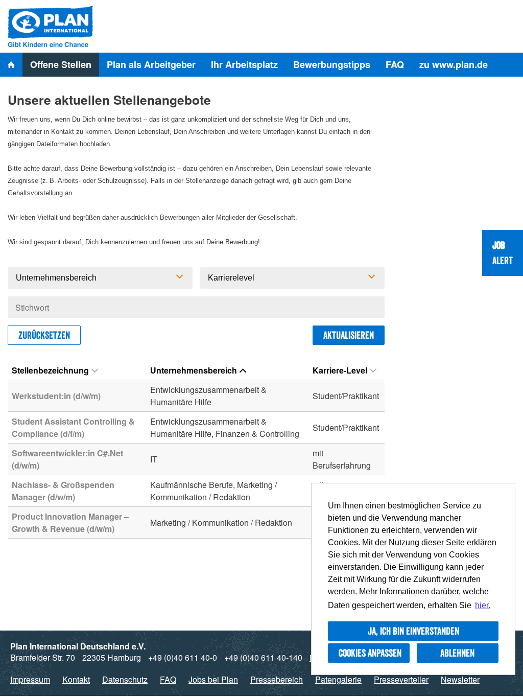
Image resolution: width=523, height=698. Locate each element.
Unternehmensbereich (193, 370)
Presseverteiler (401, 679)
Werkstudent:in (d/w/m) (56, 396)
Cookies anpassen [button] (370, 653)
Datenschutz (125, 679)
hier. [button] (482, 605)
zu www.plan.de (453, 64)
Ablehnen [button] (457, 653)
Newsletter (460, 679)
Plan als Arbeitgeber (151, 64)
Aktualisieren (348, 335)
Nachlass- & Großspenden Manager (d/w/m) (63, 491)
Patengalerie (338, 679)
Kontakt (76, 679)
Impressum (30, 679)
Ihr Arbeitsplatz (244, 64)
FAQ (395, 64)
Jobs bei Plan (213, 679)
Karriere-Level (340, 370)
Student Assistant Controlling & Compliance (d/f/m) (73, 427)
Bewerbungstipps (331, 64)
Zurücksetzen (44, 335)
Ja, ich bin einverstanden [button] (413, 631)
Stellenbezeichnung (50, 370)
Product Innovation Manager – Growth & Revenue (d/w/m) (70, 522)
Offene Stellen (60, 64)
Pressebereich (276, 679)
